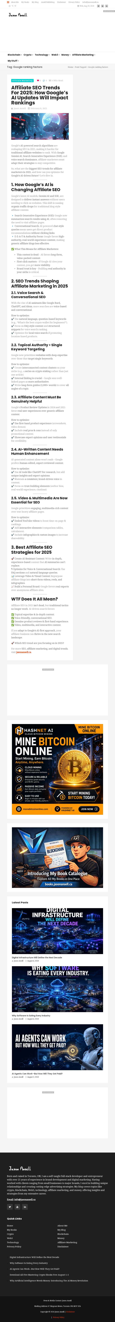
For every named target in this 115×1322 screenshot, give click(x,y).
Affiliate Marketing (22, 80)
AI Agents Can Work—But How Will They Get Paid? (37, 1073)
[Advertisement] (74, 29)
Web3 (10, 1238)
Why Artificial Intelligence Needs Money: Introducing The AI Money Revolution (49, 1281)
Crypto (10, 1234)
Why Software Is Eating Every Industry (31, 1015)
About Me (15, 2)
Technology (13, 1242)
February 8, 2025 (39, 108)
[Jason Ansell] (18, 15)
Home (70, 67)
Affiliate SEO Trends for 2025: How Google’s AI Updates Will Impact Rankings (39, 95)
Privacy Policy (74, 2)
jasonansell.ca (23, 652)
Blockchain (63, 1234)
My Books (25, 2)
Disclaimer (61, 2)
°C (12, 6)
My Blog (35, 2)
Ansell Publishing (47, 2)
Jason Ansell (20, 108)
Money (61, 1238)
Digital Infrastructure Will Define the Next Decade (37, 957)
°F (15, 6)
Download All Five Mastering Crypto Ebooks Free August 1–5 (39, 1275)
